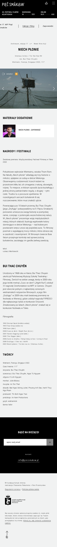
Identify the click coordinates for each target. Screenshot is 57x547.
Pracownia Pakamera (22, 485)
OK (50, 442)
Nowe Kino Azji (40, 44)
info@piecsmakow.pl (28, 460)
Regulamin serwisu (12, 489)
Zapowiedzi (48, 26)
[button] (54, 88)
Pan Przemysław (39, 485)
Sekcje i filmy (28, 26)
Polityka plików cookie (30, 489)
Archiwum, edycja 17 (19, 44)
